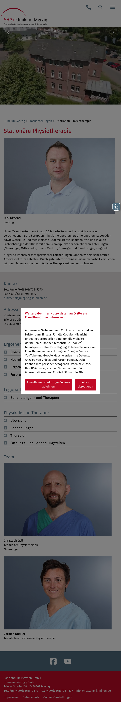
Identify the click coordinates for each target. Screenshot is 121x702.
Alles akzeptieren (85, 384)
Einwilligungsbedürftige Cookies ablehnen (48, 384)
